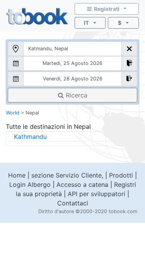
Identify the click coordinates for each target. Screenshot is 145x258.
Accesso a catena (82, 184)
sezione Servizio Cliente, (67, 175)
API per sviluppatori (96, 194)
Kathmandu (30, 136)
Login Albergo (30, 184)
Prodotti (121, 175)
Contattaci (72, 203)
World (12, 113)
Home (17, 175)
